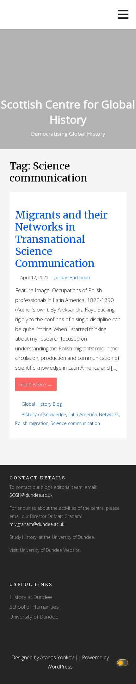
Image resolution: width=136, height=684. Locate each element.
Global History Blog (42, 404)
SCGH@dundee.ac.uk (31, 495)
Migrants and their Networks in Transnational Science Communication (61, 239)
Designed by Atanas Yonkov (43, 657)
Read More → (36, 384)
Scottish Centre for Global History (68, 112)
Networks (109, 414)
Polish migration (31, 423)
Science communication (75, 423)
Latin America (82, 414)
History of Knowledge (44, 414)
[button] (123, 14)
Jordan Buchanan (72, 277)
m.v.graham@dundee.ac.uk (36, 524)
